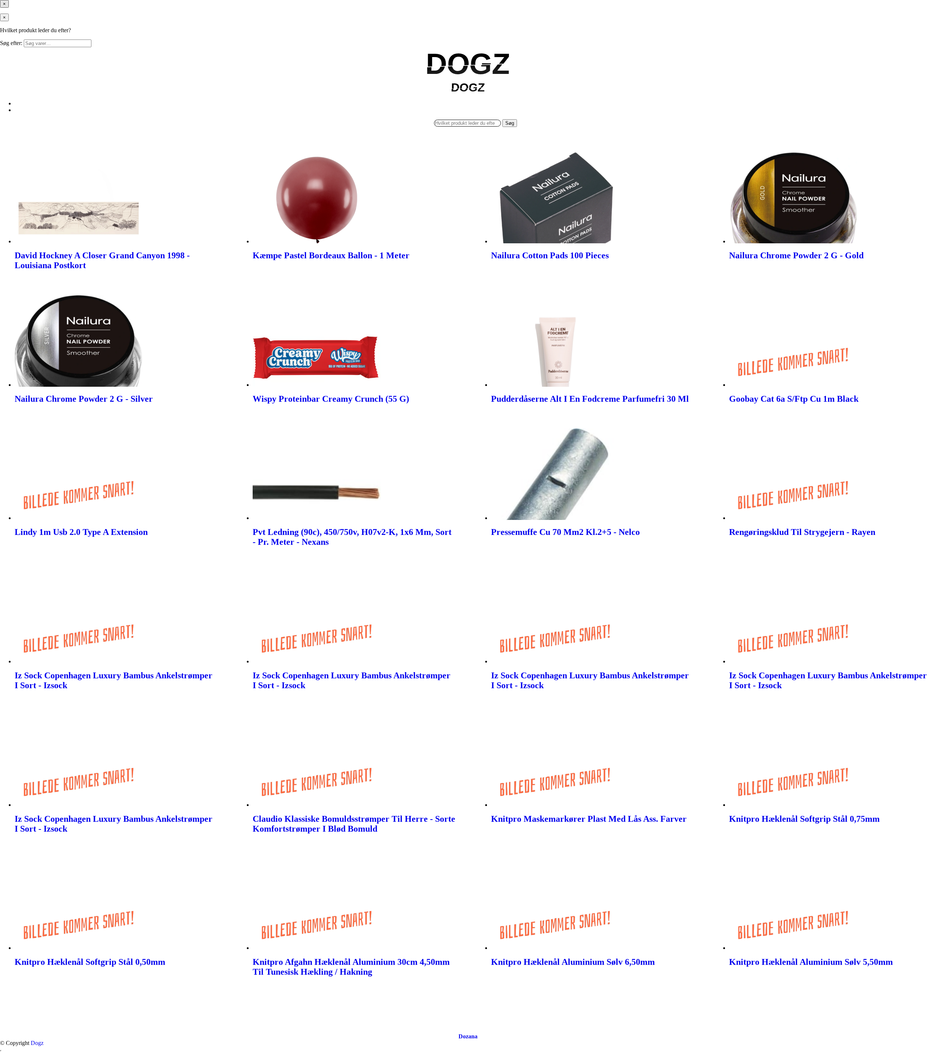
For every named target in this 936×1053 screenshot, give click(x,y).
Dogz (37, 1043)
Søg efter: (11, 43)
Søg (509, 123)
